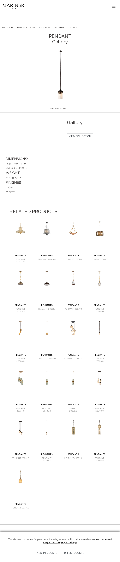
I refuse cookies (73, 553)
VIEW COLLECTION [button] (80, 136)
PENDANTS (59, 27)
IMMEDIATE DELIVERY (27, 27)
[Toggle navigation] (114, 6)
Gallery (72, 27)
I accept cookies (46, 553)
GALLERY (45, 27)
